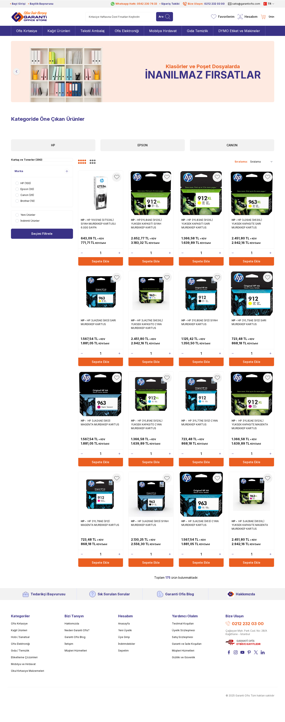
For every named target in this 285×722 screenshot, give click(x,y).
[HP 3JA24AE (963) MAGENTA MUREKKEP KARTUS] (100, 394)
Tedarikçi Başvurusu (48, 594)
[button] (16, 71)
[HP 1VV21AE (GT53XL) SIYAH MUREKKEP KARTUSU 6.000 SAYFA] (100, 193)
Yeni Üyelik (125, 630)
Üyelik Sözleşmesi (183, 630)
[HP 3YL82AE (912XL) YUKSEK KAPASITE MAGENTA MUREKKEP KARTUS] (251, 394)
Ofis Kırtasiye (19, 623)
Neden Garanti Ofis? (77, 630)
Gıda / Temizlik (20, 650)
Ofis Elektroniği (20, 643)
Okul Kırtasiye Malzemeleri (27, 670)
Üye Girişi (124, 637)
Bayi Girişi (19, 3)
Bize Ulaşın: (206, 3)
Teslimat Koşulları (183, 623)
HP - (84, 219)
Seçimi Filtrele (42, 233)
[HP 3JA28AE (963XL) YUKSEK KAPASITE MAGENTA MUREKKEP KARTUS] (251, 494)
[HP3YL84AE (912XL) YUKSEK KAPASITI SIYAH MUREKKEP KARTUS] (150, 193)
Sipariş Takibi (170, 3)
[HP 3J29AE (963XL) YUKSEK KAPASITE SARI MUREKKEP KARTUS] (251, 193)
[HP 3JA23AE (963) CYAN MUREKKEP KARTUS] (201, 494)
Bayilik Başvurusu (41, 3)
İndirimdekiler (126, 643)
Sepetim (123, 650)
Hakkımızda (245, 594)
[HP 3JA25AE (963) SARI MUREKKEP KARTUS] (100, 293)
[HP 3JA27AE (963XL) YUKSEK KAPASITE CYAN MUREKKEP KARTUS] (150, 293)
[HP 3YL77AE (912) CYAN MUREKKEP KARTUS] (201, 394)
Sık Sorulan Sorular (114, 594)
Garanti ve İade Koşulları (186, 643)
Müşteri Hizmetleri (76, 650)
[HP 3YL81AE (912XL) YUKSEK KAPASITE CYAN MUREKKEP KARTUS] (150, 394)
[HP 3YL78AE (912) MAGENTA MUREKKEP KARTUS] (100, 494)
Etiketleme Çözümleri (24, 657)
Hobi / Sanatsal (20, 637)
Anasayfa (124, 623)
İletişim (69, 643)
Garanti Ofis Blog (179, 594)
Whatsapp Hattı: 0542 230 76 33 (136, 3)
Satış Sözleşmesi (182, 637)
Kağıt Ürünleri (19, 630)
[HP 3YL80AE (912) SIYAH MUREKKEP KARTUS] (201, 293)
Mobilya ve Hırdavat (23, 664)
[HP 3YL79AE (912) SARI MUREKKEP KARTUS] (251, 293)
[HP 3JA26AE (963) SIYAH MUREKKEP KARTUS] (150, 494)
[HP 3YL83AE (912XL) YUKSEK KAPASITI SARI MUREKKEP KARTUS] (201, 193)
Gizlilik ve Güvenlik (183, 657)
